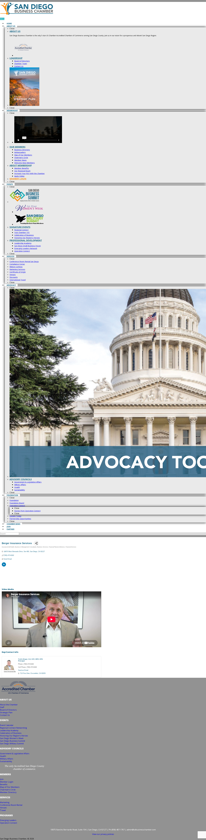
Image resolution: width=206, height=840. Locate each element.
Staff (2, 707)
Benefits (3, 784)
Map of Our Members (9, 787)
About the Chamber (9, 704)
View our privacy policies (103, 834)
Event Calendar (6, 725)
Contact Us (5, 715)
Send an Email (23, 670)
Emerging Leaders (8, 820)
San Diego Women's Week (11, 738)
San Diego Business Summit (12, 741)
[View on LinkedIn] (4, 566)
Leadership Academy (9, 730)
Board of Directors (8, 710)
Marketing (4, 802)
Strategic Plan (6, 712)
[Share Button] (36, 543)
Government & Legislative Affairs (14, 753)
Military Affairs (6, 758)
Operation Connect (8, 823)
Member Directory (8, 792)
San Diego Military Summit (12, 743)
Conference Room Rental (11, 805)
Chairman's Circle (7, 789)
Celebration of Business (10, 733)
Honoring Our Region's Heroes (14, 735)
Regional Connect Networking (13, 728)
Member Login (6, 782)
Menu (2, 19)
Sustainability (6, 761)
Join (1, 779)
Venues (3, 807)
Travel (3, 810)
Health (3, 756)
